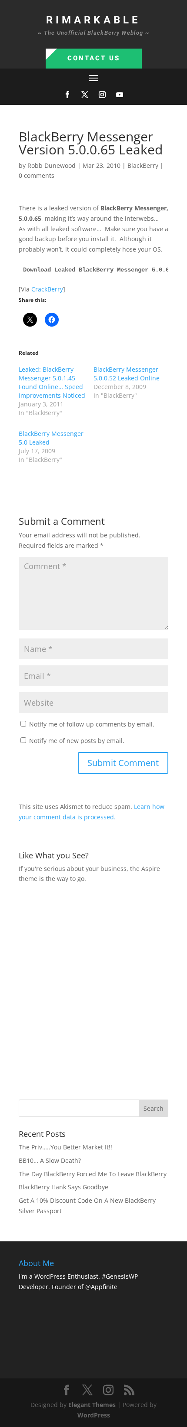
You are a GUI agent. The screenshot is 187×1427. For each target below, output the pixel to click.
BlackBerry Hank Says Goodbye (63, 1187)
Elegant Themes (92, 1405)
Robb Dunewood (51, 165)
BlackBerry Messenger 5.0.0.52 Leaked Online (127, 373)
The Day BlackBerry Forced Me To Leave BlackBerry (93, 1174)
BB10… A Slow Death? (50, 1160)
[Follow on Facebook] (67, 94)
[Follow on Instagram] (102, 94)
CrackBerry (47, 289)
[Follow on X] (85, 94)
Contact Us (93, 58)
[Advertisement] (93, 990)
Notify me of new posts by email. (76, 740)
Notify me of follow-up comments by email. (91, 724)
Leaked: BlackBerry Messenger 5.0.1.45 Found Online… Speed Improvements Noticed (52, 382)
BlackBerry (142, 165)
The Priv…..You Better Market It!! (65, 1147)
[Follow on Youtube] (120, 94)
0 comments (36, 175)
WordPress (93, 1415)
